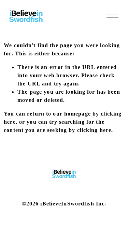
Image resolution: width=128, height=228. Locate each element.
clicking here (94, 130)
